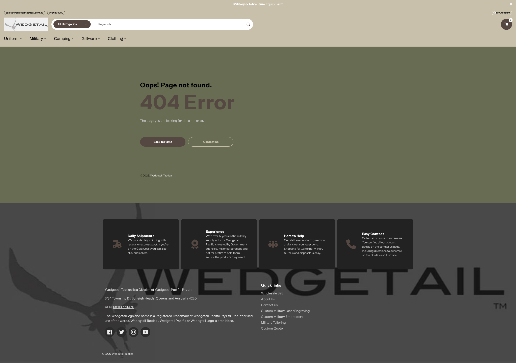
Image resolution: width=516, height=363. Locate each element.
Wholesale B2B (272, 293)
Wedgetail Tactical (161, 175)
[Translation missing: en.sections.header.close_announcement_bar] (511, 4)
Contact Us (269, 305)
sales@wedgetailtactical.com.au (24, 12)
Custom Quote (272, 328)
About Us (268, 299)
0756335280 (56, 12)
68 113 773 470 (123, 307)
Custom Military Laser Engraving (285, 311)
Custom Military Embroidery (282, 317)
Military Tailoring (273, 322)
